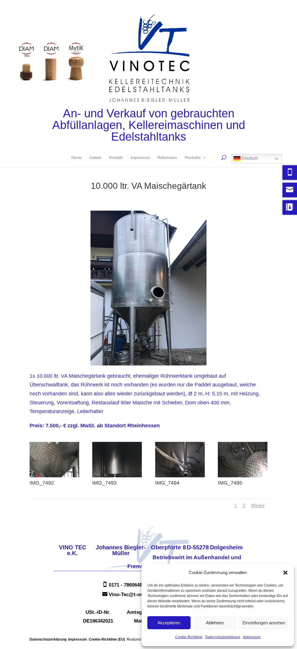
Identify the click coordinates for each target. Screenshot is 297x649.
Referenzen (167, 157)
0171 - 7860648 (125, 585)
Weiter (258, 505)
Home (76, 157)
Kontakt (116, 157)
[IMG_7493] (117, 477)
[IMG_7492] (54, 477)
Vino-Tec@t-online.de (133, 594)
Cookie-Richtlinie (188, 637)
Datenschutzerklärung (222, 637)
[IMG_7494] (180, 477)
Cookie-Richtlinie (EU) (107, 639)
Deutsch (249, 158)
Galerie (95, 157)
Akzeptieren (168, 622)
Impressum (251, 637)
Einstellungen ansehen (263, 622)
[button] (285, 573)
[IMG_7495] (242, 477)
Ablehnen (215, 622)
